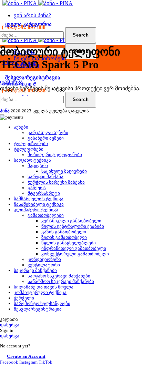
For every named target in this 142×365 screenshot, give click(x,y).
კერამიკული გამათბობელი (71, 220)
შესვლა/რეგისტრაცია (38, 309)
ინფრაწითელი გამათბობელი (73, 248)
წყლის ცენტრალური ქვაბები (72, 226)
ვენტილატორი (44, 264)
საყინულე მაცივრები (64, 171)
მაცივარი (38, 165)
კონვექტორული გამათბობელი (75, 253)
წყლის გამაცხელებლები (68, 242)
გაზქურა (37, 187)
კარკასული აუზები (48, 132)
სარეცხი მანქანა (45, 176)
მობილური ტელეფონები (55, 154)
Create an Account (26, 356)
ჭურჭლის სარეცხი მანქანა (56, 182)
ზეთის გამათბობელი (64, 237)
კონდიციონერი (44, 259)
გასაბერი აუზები (46, 138)
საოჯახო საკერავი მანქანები (59, 275)
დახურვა (11, 82)
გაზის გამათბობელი (63, 231)
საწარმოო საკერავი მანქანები (61, 281)
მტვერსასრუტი (44, 193)
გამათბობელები (46, 215)
